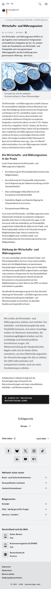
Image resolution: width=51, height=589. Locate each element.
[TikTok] (43, 451)
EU (30, 43)
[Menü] (46, 4)
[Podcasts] (35, 459)
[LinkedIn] (18, 459)
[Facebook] (9, 451)
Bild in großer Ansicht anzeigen (26, 77)
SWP (23, 270)
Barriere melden (8, 574)
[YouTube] (26, 459)
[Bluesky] (18, 451)
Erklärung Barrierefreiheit (12, 578)
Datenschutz (7, 570)
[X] (26, 451)
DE (3, 3)
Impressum (6, 567)
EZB (29, 195)
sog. (27, 141)
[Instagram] (35, 451)
